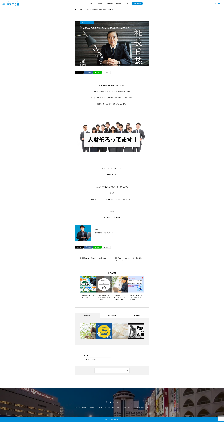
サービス (92, 3)
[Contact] (117, 402)
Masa (97, 230)
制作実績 (100, 3)
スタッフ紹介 (100, 407)
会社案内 (107, 407)
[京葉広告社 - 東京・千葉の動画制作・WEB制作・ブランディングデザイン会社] (9, 3)
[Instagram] (212, 3)
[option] (85, 289)
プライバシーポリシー (143, 407)
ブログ (126, 3)
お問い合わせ (137, 3)
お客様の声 (110, 3)
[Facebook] (215, 3)
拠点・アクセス (116, 407)
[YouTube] (219, 3)
